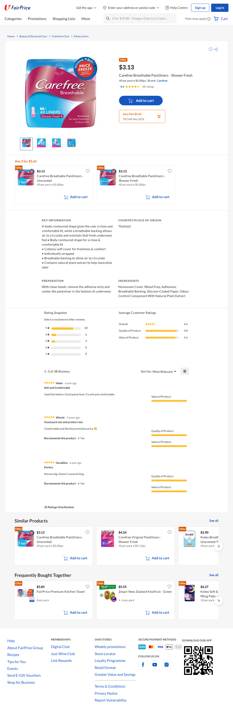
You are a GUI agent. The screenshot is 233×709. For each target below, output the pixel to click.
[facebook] (142, 667)
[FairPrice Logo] (17, 7)
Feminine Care (60, 36)
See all (213, 520)
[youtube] (154, 667)
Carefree (162, 80)
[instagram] (166, 667)
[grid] (117, 185)
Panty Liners (81, 36)
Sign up (200, 8)
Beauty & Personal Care (33, 36)
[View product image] (26, 143)
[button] (209, 19)
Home (11, 36)
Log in (220, 8)
